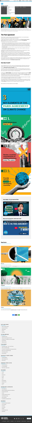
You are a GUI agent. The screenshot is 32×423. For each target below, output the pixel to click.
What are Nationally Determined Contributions (8, 390)
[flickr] (16, 418)
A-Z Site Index (4, 421)
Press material (4, 404)
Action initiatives (4, 397)
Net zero (2, 263)
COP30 (3, 393)
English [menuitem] (20, 0)
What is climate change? (5, 326)
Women (3, 383)
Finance (2, 307)
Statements (3, 411)
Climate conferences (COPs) (6, 394)
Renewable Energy (9, 9)
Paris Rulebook (4, 81)
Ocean (3, 376)
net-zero (11, 58)
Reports (3, 330)
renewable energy (26, 74)
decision (4, 73)
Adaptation (3, 285)
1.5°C (2, 384)
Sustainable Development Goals (11, 12)
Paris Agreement (9, 13)
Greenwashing (4, 340)
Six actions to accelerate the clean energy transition (9, 349)
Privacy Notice (24, 421)
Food (2, 373)
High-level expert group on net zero (7, 337)
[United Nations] (3, 4)
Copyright (12, 421)
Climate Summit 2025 (5, 391)
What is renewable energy (5, 347)
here (17, 83)
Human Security (4, 381)
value (19, 309)
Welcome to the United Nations (5, 0)
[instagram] (23, 418)
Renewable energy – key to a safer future (7, 346)
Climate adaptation (4, 357)
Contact (8, 421)
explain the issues (13, 309)
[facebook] (18, 418)
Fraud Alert (18, 421)
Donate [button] (29, 418)
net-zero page (15, 266)
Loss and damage (4, 366)
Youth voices (4, 360)
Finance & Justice (9, 10)
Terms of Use (29, 421)
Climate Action (4, 5)
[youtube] (14, 418)
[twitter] (21, 418)
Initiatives (8, 11)
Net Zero (8, 8)
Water (3, 377)
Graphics (3, 408)
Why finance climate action (5, 367)
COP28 (30, 72)
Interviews (3, 405)
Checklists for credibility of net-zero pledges (8, 339)
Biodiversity (3, 374)
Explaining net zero (4, 336)
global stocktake (8, 72)
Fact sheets (3, 407)
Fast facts (3, 332)
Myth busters (4, 329)
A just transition (4, 353)
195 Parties (2, 51)
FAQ (15, 421)
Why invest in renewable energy (6, 350)
